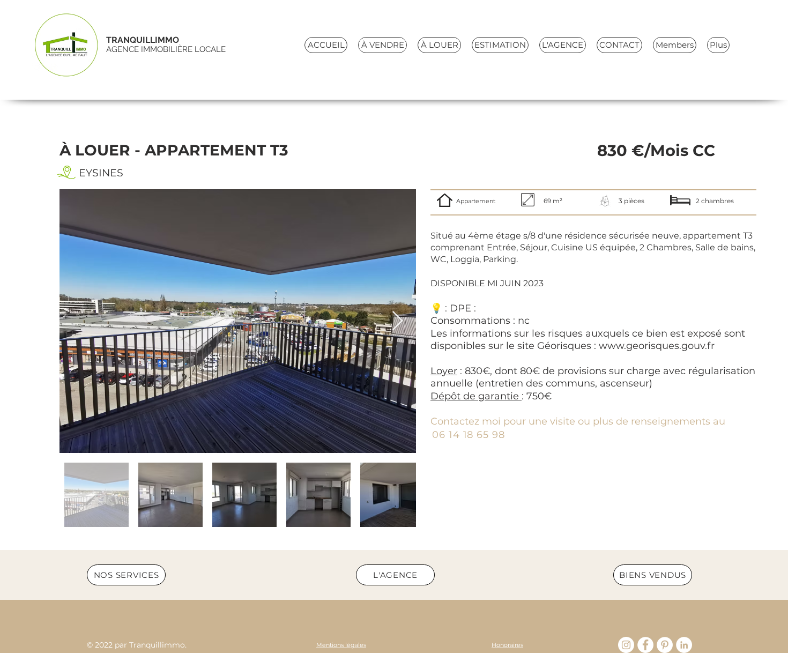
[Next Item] (397, 321)
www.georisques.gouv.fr (657, 346)
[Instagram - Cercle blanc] (626, 645)
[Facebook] (645, 645)
